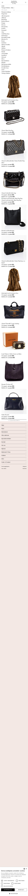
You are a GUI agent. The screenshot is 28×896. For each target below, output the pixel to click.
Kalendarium (4, 432)
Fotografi (3, 30)
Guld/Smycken (5, 34)
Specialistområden (6, 438)
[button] (14, 893)
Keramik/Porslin (5, 37)
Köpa (2, 428)
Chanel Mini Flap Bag (7, 130)
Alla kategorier (5, 16)
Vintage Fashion (5, 73)
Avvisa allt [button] (21, 889)
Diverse (3, 25)
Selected (3, 57)
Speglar (3, 62)
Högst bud (4, 13)
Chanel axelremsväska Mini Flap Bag (11, 200)
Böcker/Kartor (5, 21)
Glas (2, 32)
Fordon (3, 28)
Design (3, 23)
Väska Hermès (5, 414)
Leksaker (3, 42)
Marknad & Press (5, 452)
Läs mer (8, 877)
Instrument (4, 35)
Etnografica (4, 26)
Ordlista (3, 455)
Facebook (24, 468)
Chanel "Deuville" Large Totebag (10, 323)
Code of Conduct (5, 462)
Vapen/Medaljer (5, 71)
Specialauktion (5, 60)
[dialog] (14, 881)
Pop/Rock (4, 55)
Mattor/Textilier (5, 44)
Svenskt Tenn (5, 68)
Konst (3, 41)
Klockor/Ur (4, 39)
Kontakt (3, 442)
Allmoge (3, 17)
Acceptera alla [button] (8, 889)
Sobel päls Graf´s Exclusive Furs (9, 100)
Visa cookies (3, 468)
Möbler (3, 48)
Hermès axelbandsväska (7, 230)
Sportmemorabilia (6, 64)
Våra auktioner (5, 435)
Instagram (25, 466)
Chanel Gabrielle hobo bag (8, 193)
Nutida (3, 51)
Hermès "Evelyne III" (7, 384)
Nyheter (3, 448)
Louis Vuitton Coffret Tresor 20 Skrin (11, 354)
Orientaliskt (4, 53)
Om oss (3, 445)
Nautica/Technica (6, 50)
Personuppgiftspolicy (5, 466)
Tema (2, 69)
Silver (2, 59)
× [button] (26, 868)
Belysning (4, 19)
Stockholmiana (5, 66)
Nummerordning (6, 12)
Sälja (2, 425)
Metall (3, 46)
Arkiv (2, 459)
